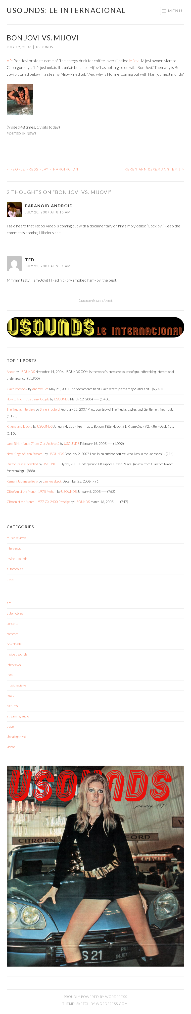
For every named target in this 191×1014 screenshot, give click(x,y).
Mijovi (134, 60)
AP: (10, 60)
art (9, 603)
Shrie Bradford (50, 409)
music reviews (17, 538)
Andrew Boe (40, 389)
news (32, 134)
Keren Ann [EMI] (154, 169)
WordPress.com (112, 1004)
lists (10, 675)
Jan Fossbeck (52, 481)
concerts (12, 624)
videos (11, 747)
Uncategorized (16, 737)
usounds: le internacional (66, 10)
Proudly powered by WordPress (95, 997)
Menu (175, 10)
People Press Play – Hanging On (42, 169)
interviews (14, 548)
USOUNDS (44, 47)
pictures (12, 706)
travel (10, 579)
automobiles (15, 569)
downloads (14, 644)
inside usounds (17, 559)
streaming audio (18, 716)
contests (12, 634)
